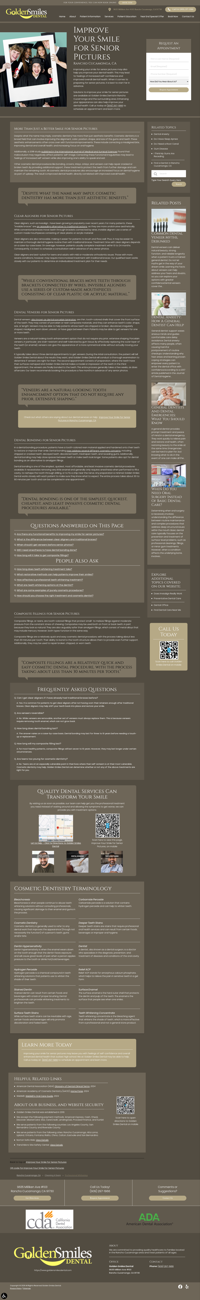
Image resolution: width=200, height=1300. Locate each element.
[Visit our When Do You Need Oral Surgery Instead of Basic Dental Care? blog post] (168, 486)
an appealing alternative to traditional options (62, 226)
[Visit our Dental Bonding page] (77, 872)
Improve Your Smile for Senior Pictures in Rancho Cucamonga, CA (94, 419)
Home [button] (62, 16)
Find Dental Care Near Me (167, 610)
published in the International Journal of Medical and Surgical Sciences (79, 151)
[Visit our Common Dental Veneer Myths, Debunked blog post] (168, 231)
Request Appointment (100, 1198)
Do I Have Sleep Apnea (166, 139)
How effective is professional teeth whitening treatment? (50, 579)
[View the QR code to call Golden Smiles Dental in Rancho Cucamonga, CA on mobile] (169, 658)
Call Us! (182, 9)
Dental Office (161, 605)
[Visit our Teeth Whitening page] (112, 872)
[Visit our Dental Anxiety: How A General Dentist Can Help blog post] (168, 314)
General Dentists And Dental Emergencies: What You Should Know (167, 415)
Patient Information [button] (90, 16)
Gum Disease (161, 148)
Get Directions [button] (32, 1198)
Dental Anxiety (161, 134)
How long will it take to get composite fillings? (43, 555)
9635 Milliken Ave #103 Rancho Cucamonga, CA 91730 (137, 9)
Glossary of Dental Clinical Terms (72, 1086)
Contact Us (168, 1198)
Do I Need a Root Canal (166, 143)
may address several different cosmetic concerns (94, 450)
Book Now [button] (173, 16)
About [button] (72, 16)
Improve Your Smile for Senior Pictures (46, 1162)
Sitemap (27, 1288)
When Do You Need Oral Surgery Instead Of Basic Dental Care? (166, 497)
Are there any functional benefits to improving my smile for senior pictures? (60, 534)
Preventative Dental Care (167, 598)
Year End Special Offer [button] (152, 16)
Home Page (77, 1091)
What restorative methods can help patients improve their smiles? (55, 574)
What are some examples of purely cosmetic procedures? (50, 590)
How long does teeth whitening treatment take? (44, 569)
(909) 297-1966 (115, 105)
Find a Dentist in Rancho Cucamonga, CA (167, 164)
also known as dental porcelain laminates (53, 319)
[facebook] (180, 1287)
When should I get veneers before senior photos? (45, 544)
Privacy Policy (15, 1288)
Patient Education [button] (127, 16)
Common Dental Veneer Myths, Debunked (167, 237)
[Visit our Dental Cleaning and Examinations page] (43, 872)
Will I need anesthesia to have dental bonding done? (47, 550)
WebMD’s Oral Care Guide (39, 1096)
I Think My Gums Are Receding (164, 155)
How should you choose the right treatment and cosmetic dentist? (55, 595)
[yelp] (187, 1287)
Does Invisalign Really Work (168, 593)
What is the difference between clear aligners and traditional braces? (57, 539)
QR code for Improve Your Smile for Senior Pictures (37, 1168)
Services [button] (109, 16)
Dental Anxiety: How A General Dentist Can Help (167, 321)
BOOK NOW (127, 3)
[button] (4, 1296)
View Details (42, 1140)
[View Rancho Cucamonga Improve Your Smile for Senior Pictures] (33, 106)
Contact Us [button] (188, 16)
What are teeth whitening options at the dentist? (45, 585)
